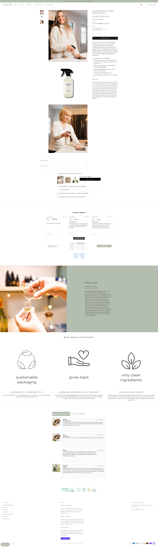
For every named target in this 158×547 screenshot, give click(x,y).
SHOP (15, 4)
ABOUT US (21, 4)
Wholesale (5, 509)
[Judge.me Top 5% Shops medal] (94, 490)
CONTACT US (29, 4)
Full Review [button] (49, 233)
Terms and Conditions (8, 514)
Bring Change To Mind (72, 395)
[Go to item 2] (42, 17)
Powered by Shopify (78, 543)
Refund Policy (6, 516)
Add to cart (105, 38)
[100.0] (75, 255)
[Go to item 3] (42, 22)
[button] (95, 19)
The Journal (49, 4)
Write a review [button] (104, 246)
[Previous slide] (44, 227)
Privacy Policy (6, 518)
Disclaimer (5, 511)
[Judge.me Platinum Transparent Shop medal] (79, 490)
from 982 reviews (81, 413)
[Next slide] (114, 227)
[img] (49, 217)
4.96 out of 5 (57, 245)
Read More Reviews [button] (79, 238)
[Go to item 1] (42, 12)
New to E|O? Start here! (8, 505)
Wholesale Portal (39, 4)
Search (4, 507)
